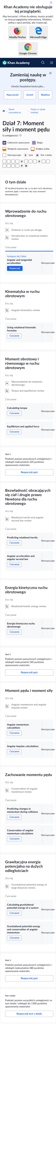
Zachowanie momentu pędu (28, 775)
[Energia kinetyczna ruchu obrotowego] (35, 161)
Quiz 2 (8, 654)
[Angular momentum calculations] (43, 161)
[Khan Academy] (15, 62)
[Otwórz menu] (52, 63)
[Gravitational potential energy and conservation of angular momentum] (17, 166)
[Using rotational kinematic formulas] (9, 161)
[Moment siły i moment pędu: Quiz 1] (22, 161)
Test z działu (10, 996)
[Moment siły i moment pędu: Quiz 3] (22, 166)
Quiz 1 (8, 454)
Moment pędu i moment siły (29, 691)
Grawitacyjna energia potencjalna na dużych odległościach (24, 866)
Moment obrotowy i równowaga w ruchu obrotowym (22, 363)
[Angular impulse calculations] (48, 161)
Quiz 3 (8, 960)
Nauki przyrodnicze (15, 111)
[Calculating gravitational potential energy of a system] (13, 166)
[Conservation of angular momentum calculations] (9, 166)
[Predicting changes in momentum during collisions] (4, 166)
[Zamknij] (51, 2)
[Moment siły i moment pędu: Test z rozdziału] (26, 166)
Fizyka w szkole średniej (38, 111)
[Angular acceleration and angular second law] (30, 161)
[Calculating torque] (13, 161)
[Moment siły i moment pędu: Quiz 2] (39, 161)
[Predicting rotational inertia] (26, 161)
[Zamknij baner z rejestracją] (50, 73)
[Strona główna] (3, 111)
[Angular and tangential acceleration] (4, 161)
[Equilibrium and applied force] (17, 161)
